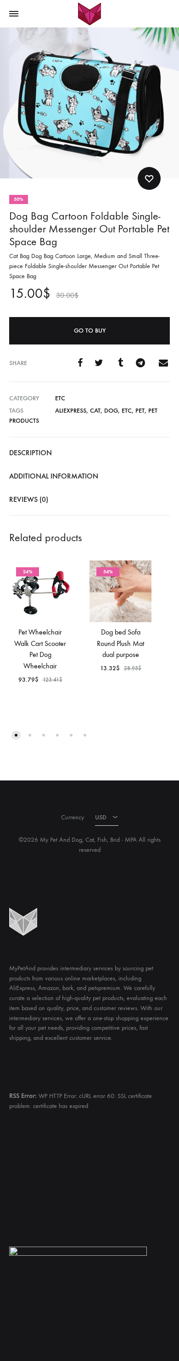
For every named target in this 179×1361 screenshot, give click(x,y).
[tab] (89, 452)
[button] (16, 735)
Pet (140, 410)
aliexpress (70, 410)
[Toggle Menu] (13, 14)
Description (30, 452)
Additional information (53, 476)
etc (60, 398)
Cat (95, 410)
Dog (111, 410)
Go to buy (90, 330)
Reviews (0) (28, 499)
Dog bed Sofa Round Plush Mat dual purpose (120, 643)
